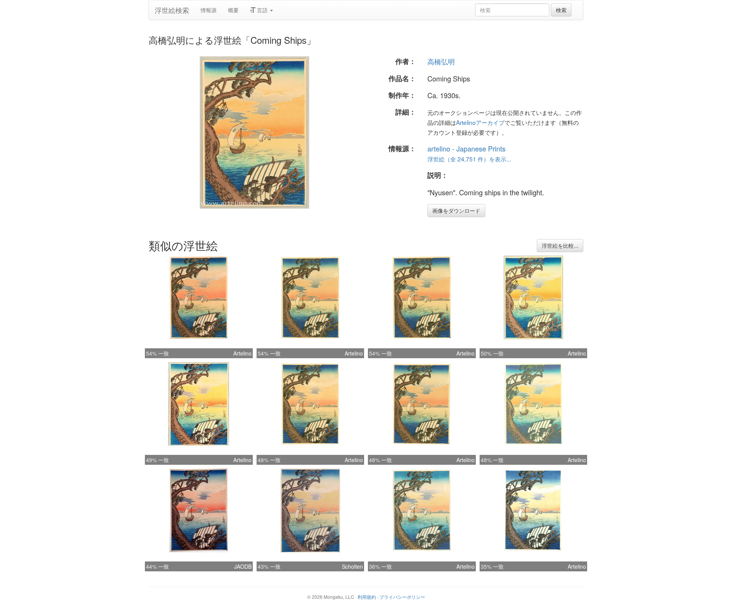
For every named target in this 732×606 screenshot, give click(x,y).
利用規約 (367, 596)
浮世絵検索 (172, 10)
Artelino (242, 353)
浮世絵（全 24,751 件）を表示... (469, 159)
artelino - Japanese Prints (466, 148)
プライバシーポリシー (402, 596)
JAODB (243, 566)
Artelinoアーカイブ (480, 122)
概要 (233, 10)
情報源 (209, 10)
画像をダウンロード (456, 210)
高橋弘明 (441, 61)
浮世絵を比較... (560, 245)
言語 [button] (262, 10)
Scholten (352, 566)
